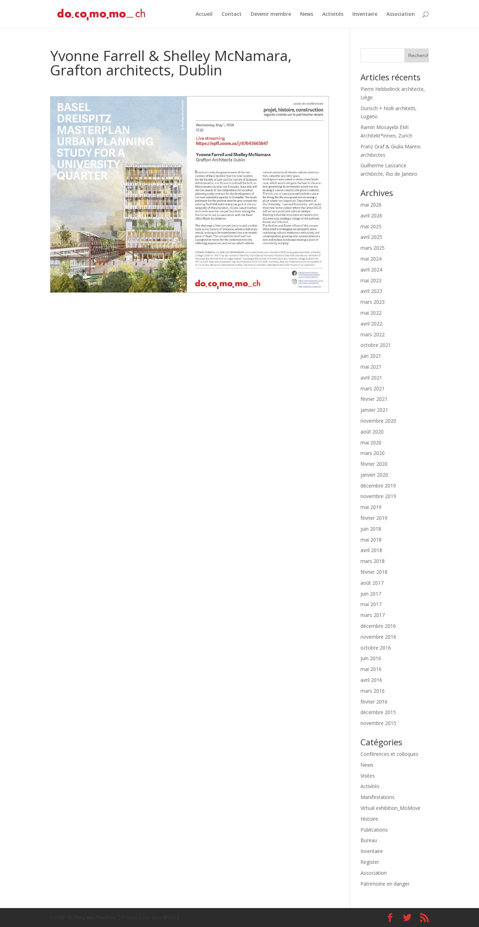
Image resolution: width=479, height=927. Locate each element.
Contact (232, 14)
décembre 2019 (378, 485)
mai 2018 (371, 539)
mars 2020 (372, 453)
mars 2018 (372, 561)
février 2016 (373, 701)
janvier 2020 (374, 474)
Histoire (369, 818)
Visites (367, 775)
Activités (332, 14)
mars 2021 (372, 388)
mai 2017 (371, 604)
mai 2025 (371, 226)
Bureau (368, 840)
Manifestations (377, 797)
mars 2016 (372, 690)
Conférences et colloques (389, 754)
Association (400, 14)
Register (369, 862)
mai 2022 (371, 312)
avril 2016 (371, 680)
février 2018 (373, 572)
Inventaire (364, 14)
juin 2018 (370, 528)
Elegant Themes (95, 917)
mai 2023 (371, 280)
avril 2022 (371, 323)
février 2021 (373, 399)
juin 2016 (370, 658)
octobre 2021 (375, 345)
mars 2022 (372, 334)
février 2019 (373, 518)
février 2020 (373, 464)
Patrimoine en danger (385, 883)
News (306, 14)
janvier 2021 (374, 410)
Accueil (204, 14)
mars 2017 (372, 615)
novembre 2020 (378, 420)
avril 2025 (371, 237)
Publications (374, 829)
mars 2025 (372, 247)
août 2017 (372, 582)
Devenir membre (271, 14)
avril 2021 (371, 377)
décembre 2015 (378, 712)
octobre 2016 (375, 647)
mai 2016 (371, 669)
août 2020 (372, 431)
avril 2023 (371, 291)
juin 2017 (370, 593)
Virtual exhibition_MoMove (390, 808)
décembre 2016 (378, 626)
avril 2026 (371, 215)
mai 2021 (371, 366)
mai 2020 (371, 442)
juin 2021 (370, 355)
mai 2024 (371, 258)
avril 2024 (371, 269)
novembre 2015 (378, 723)
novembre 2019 (378, 496)
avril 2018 (371, 550)
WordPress (165, 917)
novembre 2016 (378, 636)
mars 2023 (372, 301)
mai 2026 (371, 204)
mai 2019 (371, 507)
